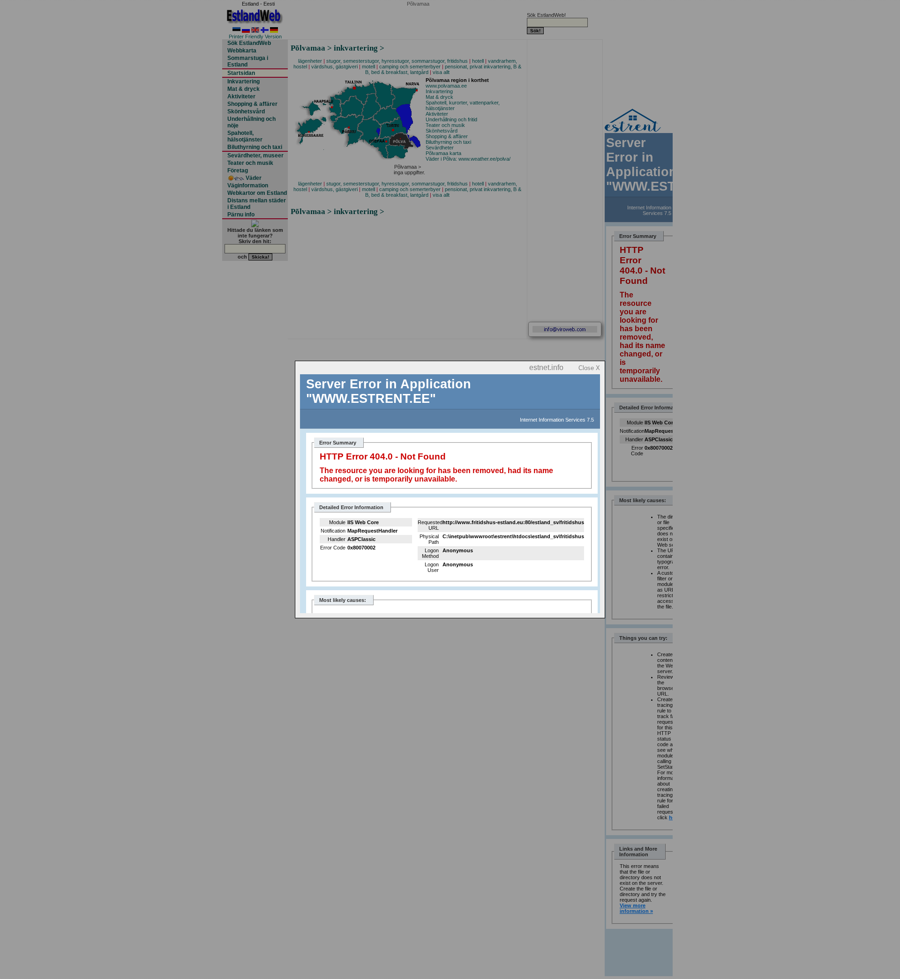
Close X (589, 367)
